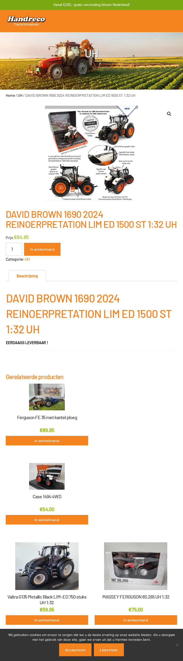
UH (20, 95)
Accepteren (75, 649)
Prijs (9, 237)
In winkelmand (42, 249)
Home (10, 95)
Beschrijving (27, 275)
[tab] (27, 275)
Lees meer (109, 649)
